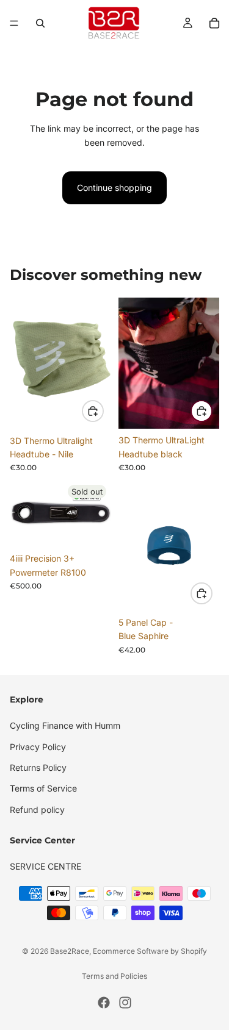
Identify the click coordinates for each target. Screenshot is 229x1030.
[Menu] (14, 23)
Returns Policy (38, 767)
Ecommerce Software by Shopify (150, 951)
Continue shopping (114, 187)
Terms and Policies (114, 976)
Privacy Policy (38, 746)
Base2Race (69, 951)
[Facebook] (103, 1002)
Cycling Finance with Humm (65, 725)
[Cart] (214, 23)
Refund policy (37, 809)
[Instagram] (125, 1002)
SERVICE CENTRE (45, 866)
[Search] (40, 23)
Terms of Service (43, 788)
